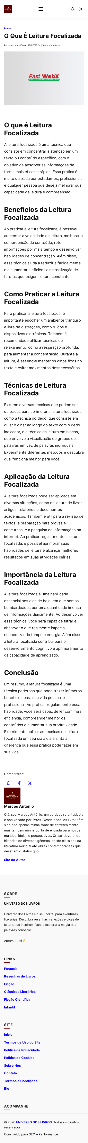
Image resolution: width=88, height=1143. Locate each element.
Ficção (9, 984)
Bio (6, 1088)
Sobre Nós (12, 1065)
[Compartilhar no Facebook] (19, 783)
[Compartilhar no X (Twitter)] (29, 783)
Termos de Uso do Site (22, 1042)
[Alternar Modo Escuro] (81, 9)
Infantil (9, 1007)
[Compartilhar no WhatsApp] (8, 783)
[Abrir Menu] (41, 9)
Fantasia (10, 969)
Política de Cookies (19, 1058)
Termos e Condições (20, 1081)
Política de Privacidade (22, 1050)
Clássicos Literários (20, 992)
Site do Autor (14, 860)
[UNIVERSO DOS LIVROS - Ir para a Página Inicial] (8, 9)
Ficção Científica (17, 999)
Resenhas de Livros (20, 976)
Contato (10, 1073)
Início (7, 28)
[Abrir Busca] (73, 9)
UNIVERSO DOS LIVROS (34, 1122)
